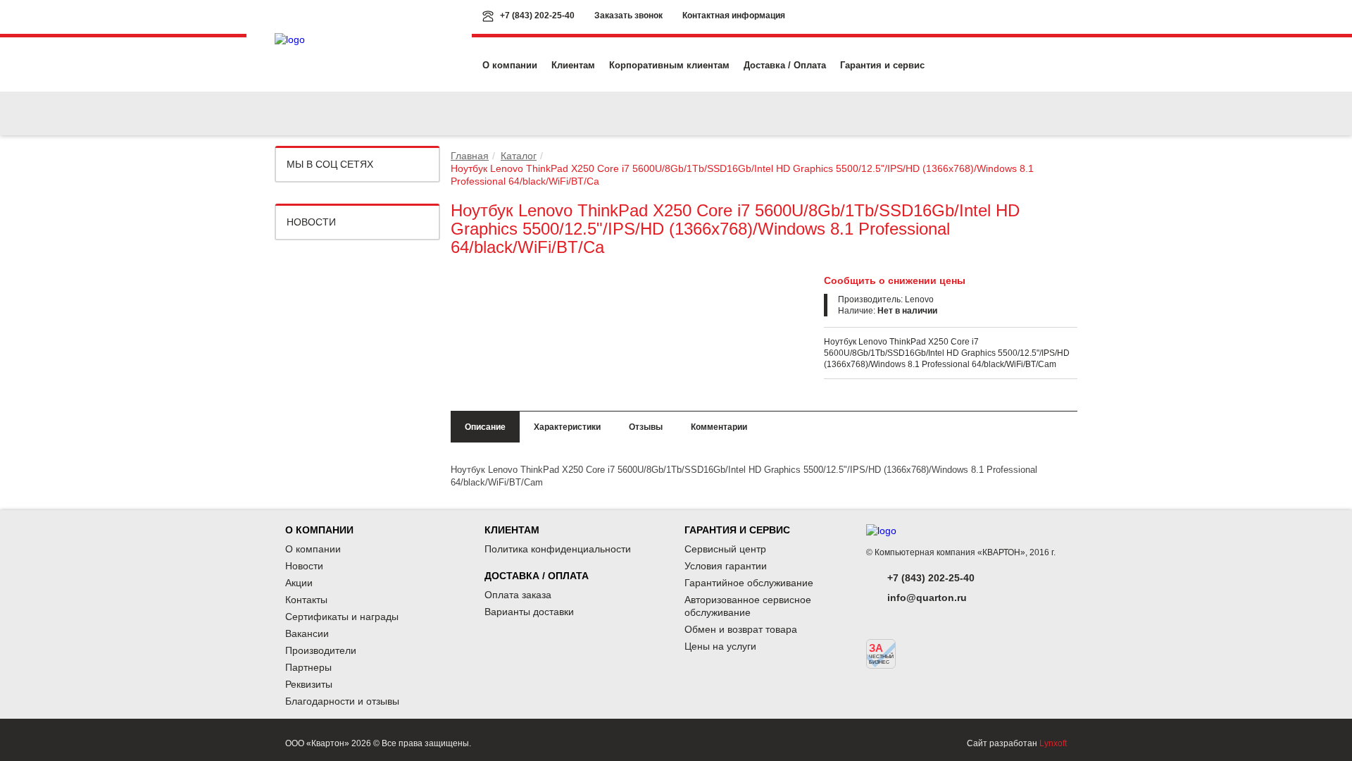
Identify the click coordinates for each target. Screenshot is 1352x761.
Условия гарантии (725, 565)
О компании (509, 65)
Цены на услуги (720, 646)
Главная (470, 155)
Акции (299, 582)
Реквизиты (308, 684)
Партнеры (308, 667)
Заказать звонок (628, 15)
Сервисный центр (725, 549)
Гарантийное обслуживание (748, 582)
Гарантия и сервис (882, 65)
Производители (320, 650)
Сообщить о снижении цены (894, 280)
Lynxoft (1053, 743)
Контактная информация (733, 15)
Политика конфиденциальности (557, 549)
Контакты (306, 599)
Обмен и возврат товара (740, 629)
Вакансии (307, 633)
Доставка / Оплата (785, 65)
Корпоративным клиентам (669, 65)
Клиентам (573, 65)
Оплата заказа (517, 594)
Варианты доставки (529, 611)
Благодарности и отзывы (342, 701)
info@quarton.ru (927, 597)
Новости (311, 222)
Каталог (519, 155)
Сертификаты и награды (342, 616)
